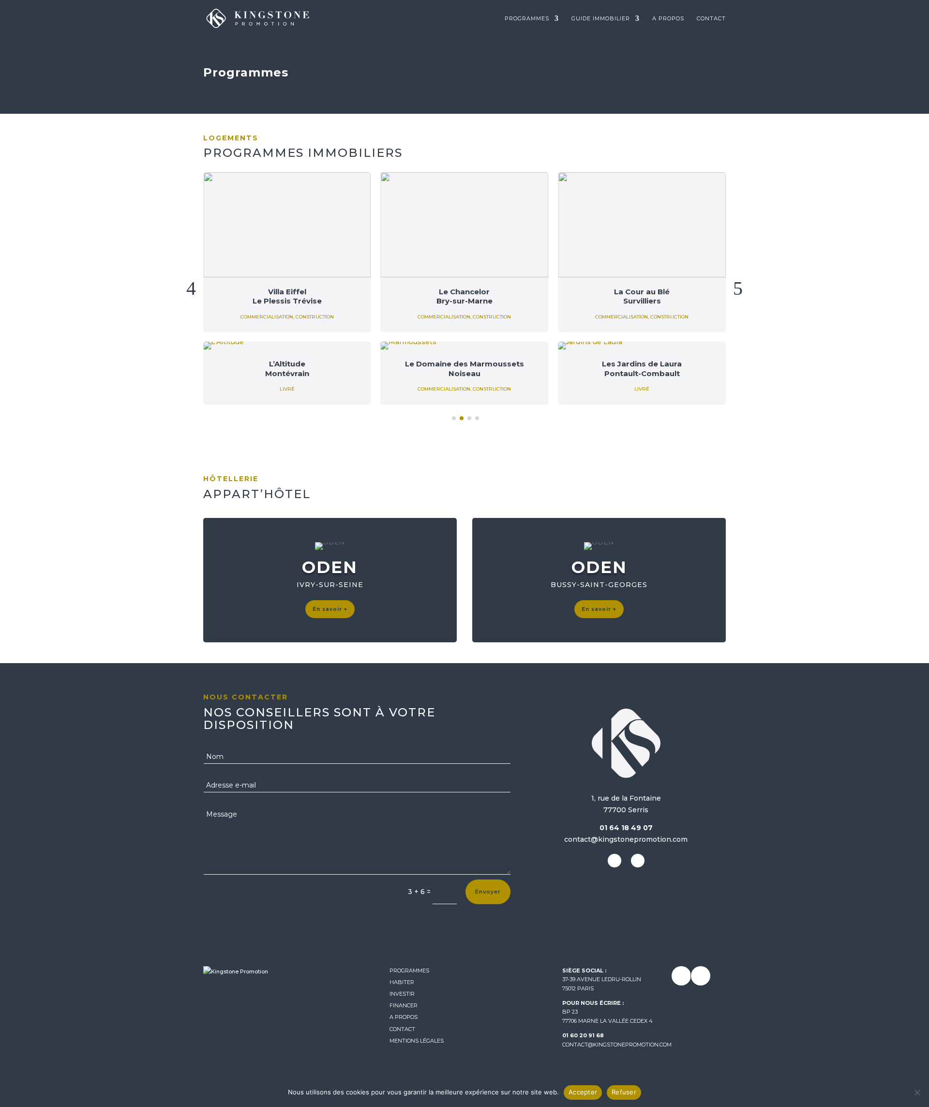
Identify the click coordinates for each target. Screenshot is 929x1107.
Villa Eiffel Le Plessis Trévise (287, 296)
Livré (287, 389)
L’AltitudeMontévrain (287, 368)
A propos (668, 18)
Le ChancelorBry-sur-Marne (464, 296)
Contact (711, 18)
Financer (404, 1005)
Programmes (527, 18)
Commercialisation (266, 317)
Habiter (402, 982)
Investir (402, 993)
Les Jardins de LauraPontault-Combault (642, 368)
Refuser (624, 1092)
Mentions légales (417, 1040)
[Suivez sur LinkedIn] (637, 860)
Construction (315, 317)
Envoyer (488, 891)
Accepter (583, 1092)
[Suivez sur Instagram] (614, 860)
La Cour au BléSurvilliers (642, 296)
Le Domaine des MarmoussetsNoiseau (464, 368)
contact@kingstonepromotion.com (617, 1044)
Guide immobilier (600, 18)
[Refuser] (917, 1092)
